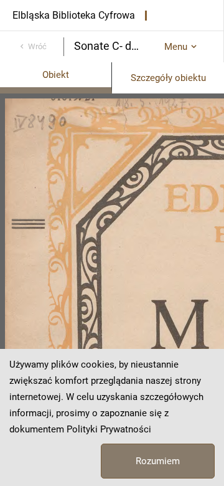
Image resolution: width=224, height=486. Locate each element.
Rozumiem (158, 461)
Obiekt (55, 74)
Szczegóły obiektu (168, 77)
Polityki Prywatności (109, 429)
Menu (175, 46)
